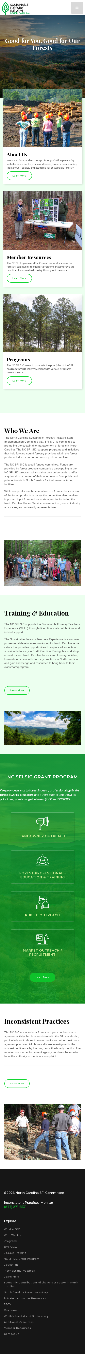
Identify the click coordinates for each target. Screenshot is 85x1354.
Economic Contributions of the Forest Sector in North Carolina (41, 1284)
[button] (77, 8)
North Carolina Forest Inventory (26, 1292)
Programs (11, 1241)
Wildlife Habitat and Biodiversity (26, 1316)
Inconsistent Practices (19, 1270)
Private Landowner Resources (25, 1298)
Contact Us (11, 1333)
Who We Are (13, 1235)
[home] (15, 8)
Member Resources (17, 1328)
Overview (10, 1246)
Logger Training (15, 1252)
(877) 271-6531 (15, 1207)
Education (11, 1264)
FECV (7, 1304)
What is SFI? (12, 1229)
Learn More (42, 75)
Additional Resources (19, 1322)
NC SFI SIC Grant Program (21, 1258)
